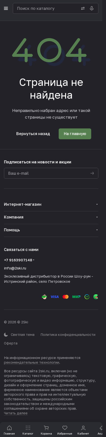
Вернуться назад (33, 133)
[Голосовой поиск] (92, 8)
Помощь (12, 229)
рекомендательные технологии (31, 362)
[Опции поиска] (81, 8)
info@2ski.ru (15, 268)
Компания (13, 217)
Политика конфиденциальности (67, 334)
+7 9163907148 (18, 260)
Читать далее (16, 413)
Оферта (11, 343)
